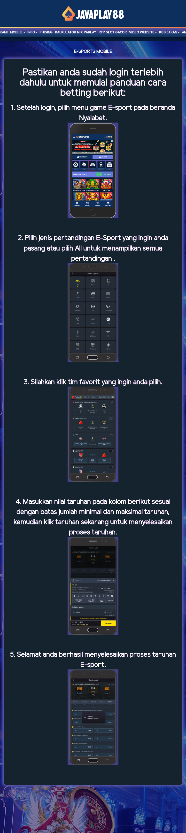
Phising (46, 32)
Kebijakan (168, 32)
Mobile (16, 32)
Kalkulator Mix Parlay (75, 32)
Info (31, 32)
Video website (142, 32)
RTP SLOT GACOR (113, 32)
